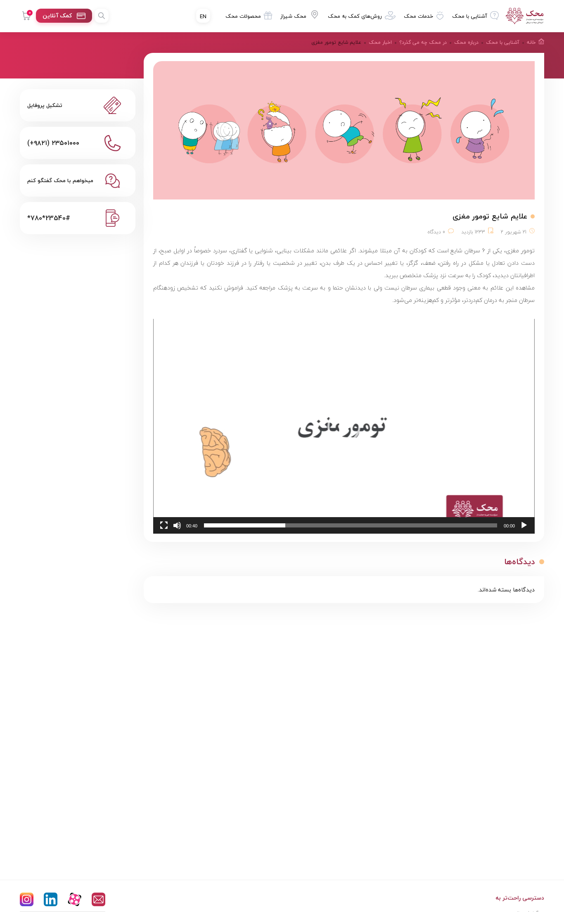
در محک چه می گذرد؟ (423, 42)
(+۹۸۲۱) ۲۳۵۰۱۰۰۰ (53, 143)
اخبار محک (380, 42)
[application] (344, 426)
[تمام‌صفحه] (164, 525)
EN (203, 16)
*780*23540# (48, 218)
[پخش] (524, 525)
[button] (343, 426)
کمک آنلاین (57, 15)
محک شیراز (293, 16)
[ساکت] (177, 525)
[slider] (350, 525)
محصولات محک (243, 16)
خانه (531, 42)
